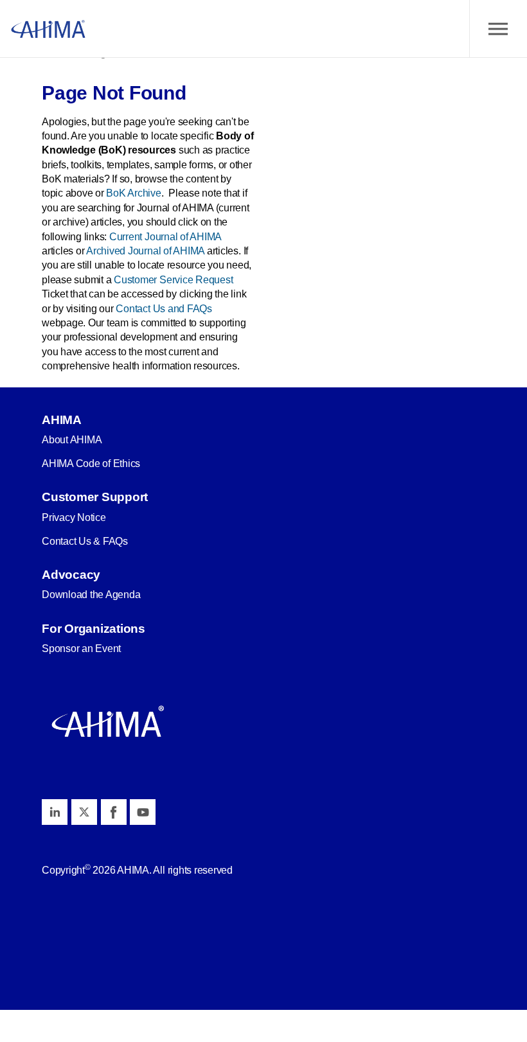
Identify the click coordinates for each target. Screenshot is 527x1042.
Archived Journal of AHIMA (145, 250)
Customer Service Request (173, 279)
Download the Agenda (91, 594)
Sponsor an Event (81, 648)
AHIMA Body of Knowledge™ (48, 29)
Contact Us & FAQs (85, 541)
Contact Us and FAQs (163, 308)
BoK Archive (133, 193)
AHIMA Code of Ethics (91, 463)
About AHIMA (72, 439)
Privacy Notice (74, 517)
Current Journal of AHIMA (165, 236)
